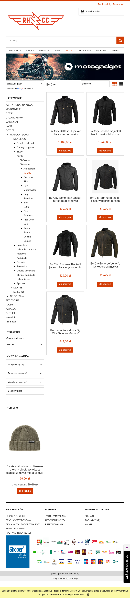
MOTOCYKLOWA (19, 134)
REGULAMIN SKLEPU (16, 528)
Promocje (11, 321)
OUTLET (10, 313)
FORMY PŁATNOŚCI (15, 516)
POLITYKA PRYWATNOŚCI (18, 533)
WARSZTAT (12, 122)
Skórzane (25, 160)
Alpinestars (29, 168)
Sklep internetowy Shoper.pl (65, 578)
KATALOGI (11, 308)
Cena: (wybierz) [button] (15, 391)
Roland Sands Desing (27, 232)
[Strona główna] (36, 20)
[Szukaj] (120, 40)
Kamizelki (22, 258)
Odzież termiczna (26, 270)
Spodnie (21, 283)
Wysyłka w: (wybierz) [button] (17, 382)
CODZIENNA (17, 296)
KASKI (9, 126)
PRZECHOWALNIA (54, 524)
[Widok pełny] (121, 84)
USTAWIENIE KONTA (55, 520)
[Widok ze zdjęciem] (114, 84)
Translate (28, 89)
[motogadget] (65, 67)
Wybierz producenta (15, 338)
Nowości (10, 317)
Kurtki (20, 156)
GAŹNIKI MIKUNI (15, 117)
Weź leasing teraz (126, 566)
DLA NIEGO (19, 139)
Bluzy (20, 151)
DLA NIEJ (18, 287)
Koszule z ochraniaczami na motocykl (26, 249)
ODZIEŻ (10, 130)
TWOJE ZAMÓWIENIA (55, 516)
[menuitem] (15, 50)
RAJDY (9, 304)
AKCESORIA (12, 300)
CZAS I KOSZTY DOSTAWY (18, 520)
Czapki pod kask (25, 143)
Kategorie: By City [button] (16, 364)
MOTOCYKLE (13, 109)
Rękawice (22, 266)
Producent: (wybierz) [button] (17, 373)
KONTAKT (89, 516)
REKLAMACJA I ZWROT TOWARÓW (22, 524)
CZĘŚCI (10, 113)
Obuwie (21, 262)
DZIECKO (18, 292)
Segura (27, 241)
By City (27, 173)
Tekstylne (25, 164)
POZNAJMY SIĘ (92, 520)
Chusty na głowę (26, 147)
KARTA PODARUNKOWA (19, 105)
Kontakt (88, 524)
